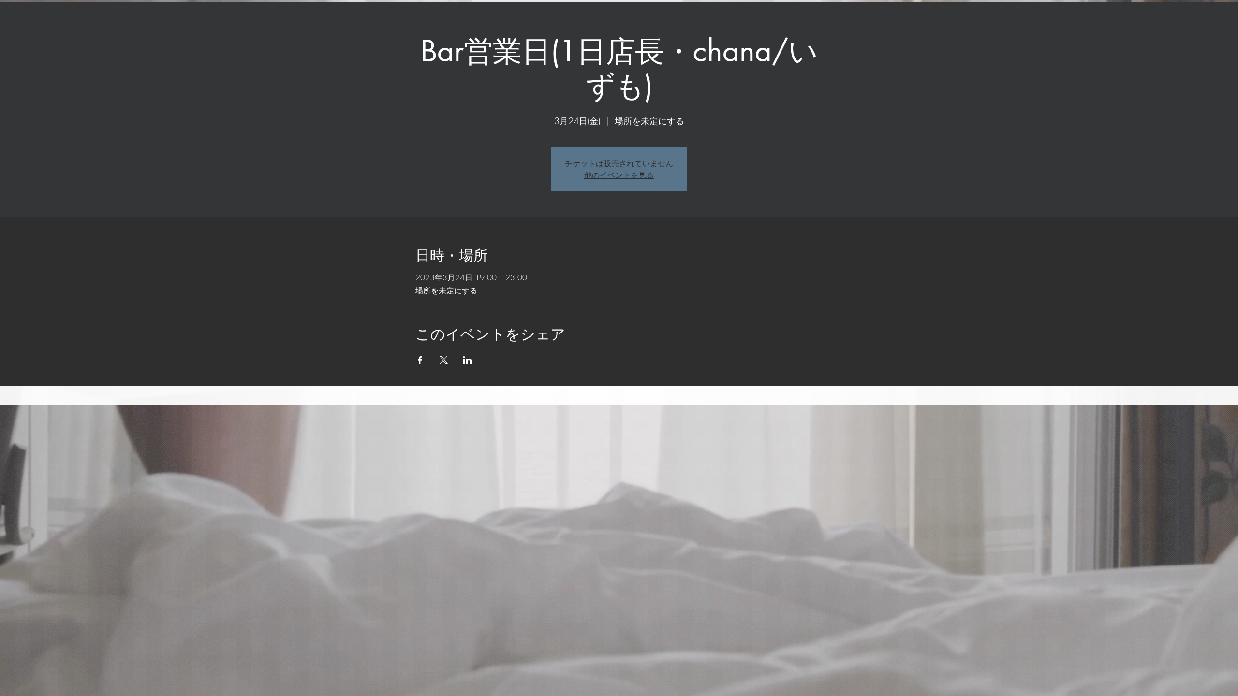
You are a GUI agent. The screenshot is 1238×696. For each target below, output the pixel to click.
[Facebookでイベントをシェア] (420, 360)
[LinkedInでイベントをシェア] (467, 360)
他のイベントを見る (619, 175)
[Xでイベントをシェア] (443, 360)
